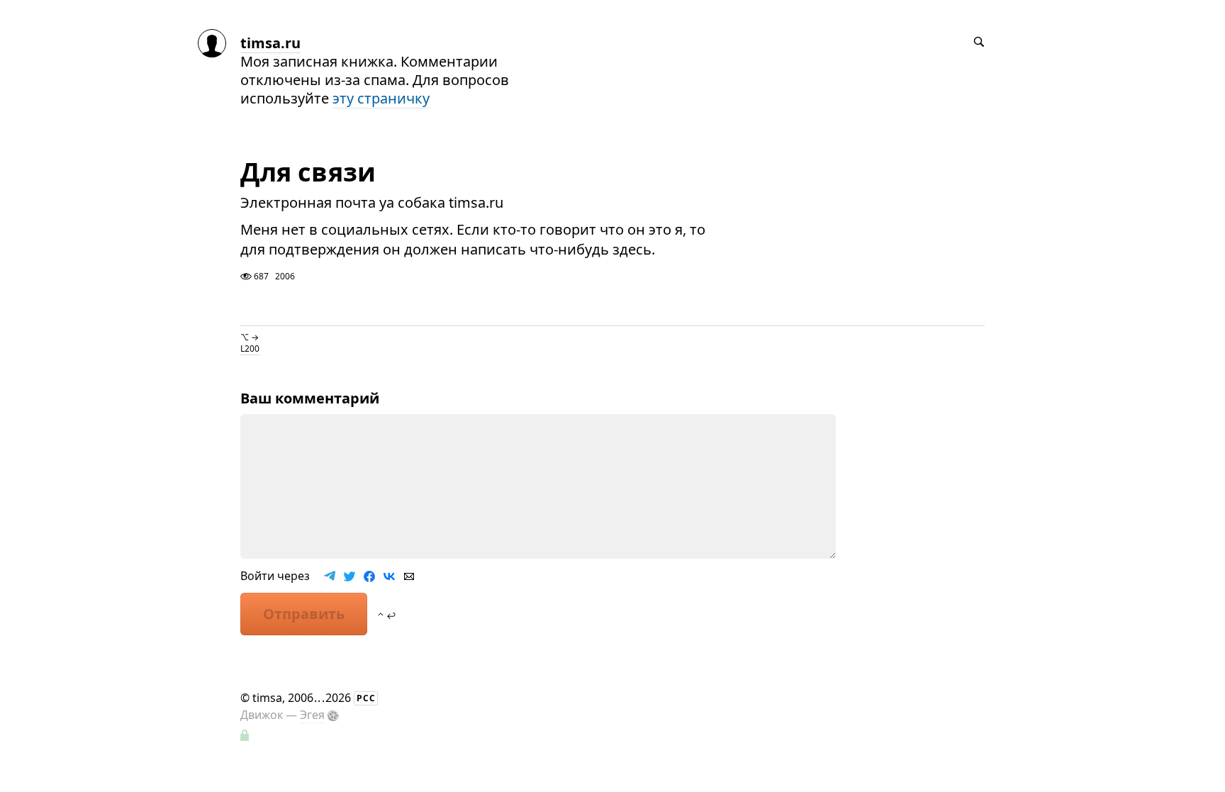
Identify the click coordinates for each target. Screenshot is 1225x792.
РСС (366, 698)
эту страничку (381, 98)
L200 (249, 348)
